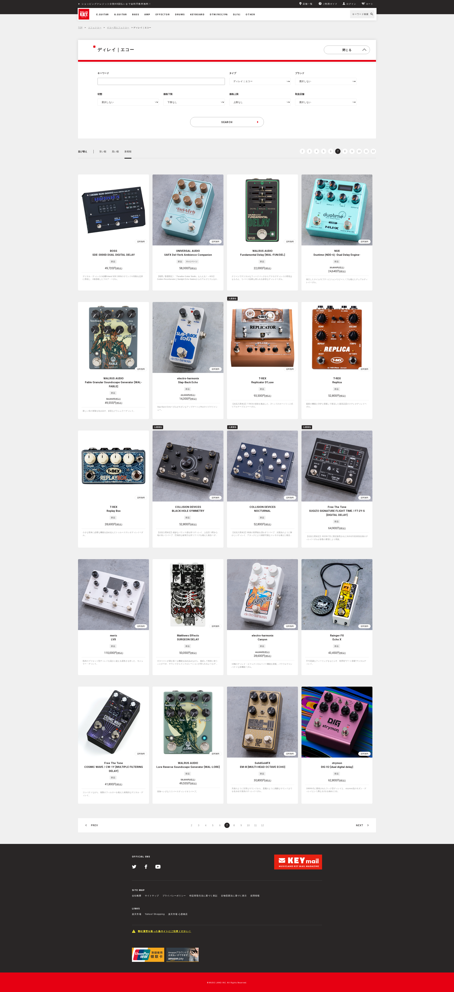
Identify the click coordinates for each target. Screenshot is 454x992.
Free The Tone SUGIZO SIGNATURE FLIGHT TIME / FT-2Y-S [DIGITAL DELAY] (337, 511)
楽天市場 (136, 914)
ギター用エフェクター (118, 27)
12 (373, 151)
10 (359, 151)
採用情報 (255, 895)
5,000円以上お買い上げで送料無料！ (103, 4)
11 (366, 151)
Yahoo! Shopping (155, 914)
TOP (80, 27)
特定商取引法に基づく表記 (203, 895)
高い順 (115, 151)
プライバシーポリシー (174, 895)
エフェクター (95, 27)
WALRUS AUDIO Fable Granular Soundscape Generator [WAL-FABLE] (113, 382)
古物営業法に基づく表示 (234, 895)
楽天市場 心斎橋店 (178, 914)
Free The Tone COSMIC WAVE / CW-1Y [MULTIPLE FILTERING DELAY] (113, 767)
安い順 (102, 151)
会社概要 (136, 895)
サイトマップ (152, 895)
